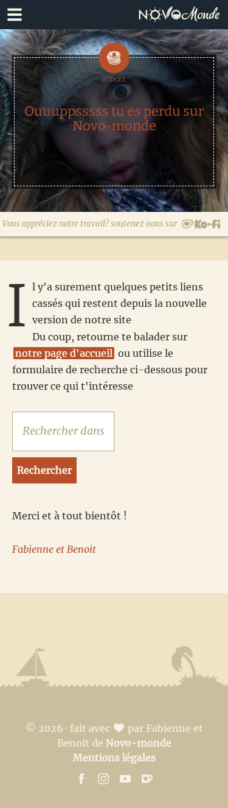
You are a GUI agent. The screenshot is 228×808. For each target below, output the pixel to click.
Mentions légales (114, 757)
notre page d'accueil (63, 353)
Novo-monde (138, 743)
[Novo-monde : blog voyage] (182, 14)
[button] (114, 14)
